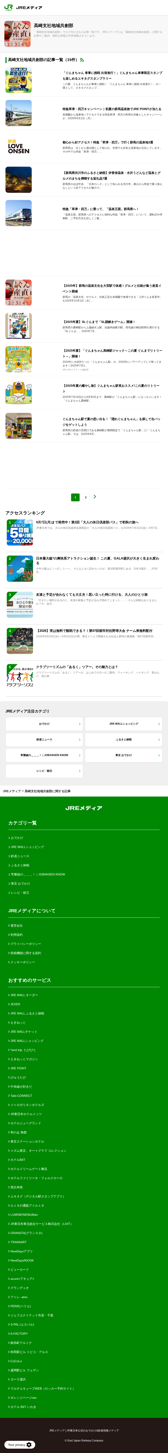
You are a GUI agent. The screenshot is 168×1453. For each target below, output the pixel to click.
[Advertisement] (84, 252)
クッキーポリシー (22, 962)
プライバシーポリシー (25, 944)
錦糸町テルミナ (21, 1342)
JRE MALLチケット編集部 (76, 369)
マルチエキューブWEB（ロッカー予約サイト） (42, 1388)
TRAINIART (18, 1242)
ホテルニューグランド (25, 1123)
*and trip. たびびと (23, 1050)
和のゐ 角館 (18, 1132)
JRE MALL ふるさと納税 (27, 1013)
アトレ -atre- (19, 1297)
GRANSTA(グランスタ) (26, 1233)
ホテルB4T (17, 1159)
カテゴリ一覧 (22, 822)
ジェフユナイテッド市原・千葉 (31, 1315)
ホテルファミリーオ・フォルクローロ (36, 1178)
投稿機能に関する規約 (25, 953)
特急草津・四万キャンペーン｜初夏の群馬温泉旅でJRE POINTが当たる (112, 109)
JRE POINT (18, 1068)
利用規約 (16, 934)
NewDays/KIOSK (22, 1260)
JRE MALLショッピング (27, 1041)
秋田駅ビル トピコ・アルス (29, 1352)
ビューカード (19, 1269)
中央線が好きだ (21, 1086)
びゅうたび (18, 1077)
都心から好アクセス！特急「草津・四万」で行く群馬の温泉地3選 (108, 142)
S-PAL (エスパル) (22, 1324)
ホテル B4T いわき (23, 1407)
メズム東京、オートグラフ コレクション (38, 1150)
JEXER (15, 1004)
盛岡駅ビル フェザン (24, 1370)
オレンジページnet (23, 1397)
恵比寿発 (16, 1187)
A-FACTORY (19, 1333)
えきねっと (18, 1022)
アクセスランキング (25, 512)
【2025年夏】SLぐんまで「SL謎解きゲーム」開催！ (99, 322)
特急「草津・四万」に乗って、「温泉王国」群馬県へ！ (101, 209)
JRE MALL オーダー (24, 995)
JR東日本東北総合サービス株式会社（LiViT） (41, 1224)
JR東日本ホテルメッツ (26, 1114)
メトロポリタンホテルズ (27, 1105)
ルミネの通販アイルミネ (27, 1205)
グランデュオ (19, 1288)
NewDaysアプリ (21, 1251)
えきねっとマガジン (24, 1059)
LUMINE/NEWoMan (24, 1214)
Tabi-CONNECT (21, 1095)
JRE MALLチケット (23, 1031)
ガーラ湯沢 (18, 1379)
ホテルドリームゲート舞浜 (28, 1169)
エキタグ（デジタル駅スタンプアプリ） (38, 1196)
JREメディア (12, 791)
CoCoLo (16, 1361)
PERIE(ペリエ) (20, 1306)
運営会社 (16, 925)
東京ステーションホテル (27, 1141)
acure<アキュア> (22, 1278)
